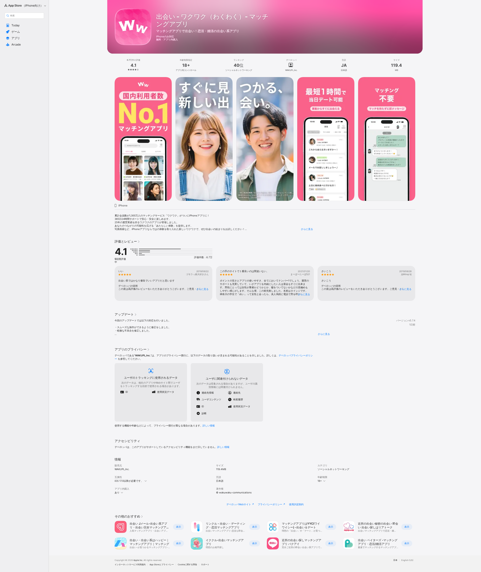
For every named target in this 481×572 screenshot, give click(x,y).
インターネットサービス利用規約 (130, 565)
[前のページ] (110, 139)
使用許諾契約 (296, 504)
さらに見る (307, 229)
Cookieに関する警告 (187, 565)
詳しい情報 (209, 425)
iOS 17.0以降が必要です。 (129, 480)
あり (117, 492)
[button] (24, 25)
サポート (205, 565)
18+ (320, 480)
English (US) (407, 560)
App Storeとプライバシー (162, 565)
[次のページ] (419, 139)
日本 (395, 560)
